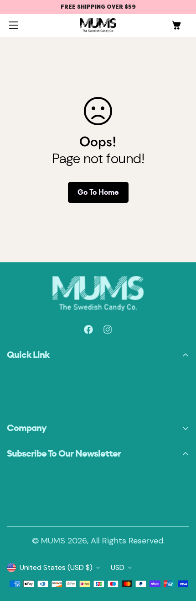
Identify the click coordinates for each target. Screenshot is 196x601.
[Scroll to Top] (15, 560)
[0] (176, 25)
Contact (21, 405)
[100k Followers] (107, 329)
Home (16, 370)
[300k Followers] (88, 329)
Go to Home (98, 192)
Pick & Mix (23, 382)
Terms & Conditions (40, 443)
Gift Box (20, 394)
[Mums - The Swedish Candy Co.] (98, 25)
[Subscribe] (179, 506)
